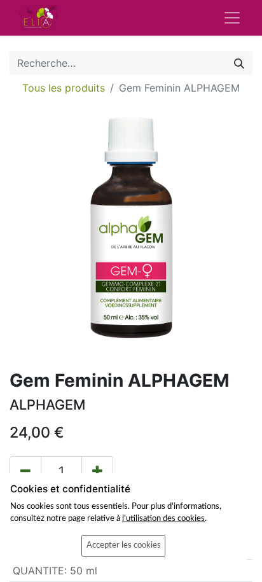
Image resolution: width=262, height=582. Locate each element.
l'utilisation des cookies (163, 518)
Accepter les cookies (123, 545)
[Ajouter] (97, 471)
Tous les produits (63, 87)
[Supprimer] (25, 471)
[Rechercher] (239, 63)
